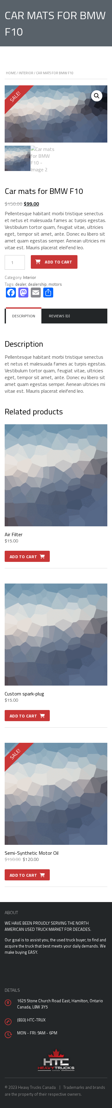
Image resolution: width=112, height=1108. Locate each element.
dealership (37, 284)
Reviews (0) (59, 316)
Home (11, 73)
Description (23, 316)
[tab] (23, 316)
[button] (96, 95)
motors (55, 284)
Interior (26, 73)
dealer (20, 284)
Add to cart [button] (23, 556)
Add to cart (58, 262)
